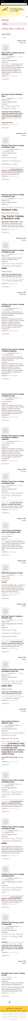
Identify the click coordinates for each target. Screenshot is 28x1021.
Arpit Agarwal (11, 993)
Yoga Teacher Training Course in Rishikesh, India (13, 53)
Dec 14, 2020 (18, 673)
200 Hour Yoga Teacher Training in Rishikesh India (13, 482)
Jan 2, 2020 (4, 485)
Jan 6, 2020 (4, 575)
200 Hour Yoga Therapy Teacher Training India (13, 923)
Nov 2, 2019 (5, 149)
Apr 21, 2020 (5, 977)
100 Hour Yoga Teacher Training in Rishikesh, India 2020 (13, 670)
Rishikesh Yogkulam (13, 330)
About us (19, 1011)
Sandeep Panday (12, 552)
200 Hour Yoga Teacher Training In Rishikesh (13, 305)
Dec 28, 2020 (17, 485)
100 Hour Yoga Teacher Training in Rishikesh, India (13, 251)
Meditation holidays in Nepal (10, 593)
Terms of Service (18, 1008)
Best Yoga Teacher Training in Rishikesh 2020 (12, 617)
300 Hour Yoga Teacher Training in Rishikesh (12, 839)
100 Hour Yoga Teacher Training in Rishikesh (12, 264)
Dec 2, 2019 (5, 254)
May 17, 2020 (13, 977)
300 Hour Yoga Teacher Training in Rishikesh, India (13, 827)
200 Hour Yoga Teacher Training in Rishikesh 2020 (13, 875)
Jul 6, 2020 (11, 534)
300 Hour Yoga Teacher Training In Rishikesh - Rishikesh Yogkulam (13, 437)
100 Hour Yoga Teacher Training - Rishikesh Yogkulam (13, 350)
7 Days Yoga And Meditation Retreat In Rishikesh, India (11, 531)
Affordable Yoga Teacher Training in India (12, 986)
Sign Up (3, 1)
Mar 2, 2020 (5, 673)
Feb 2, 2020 (4, 620)
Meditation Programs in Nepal (12, 573)
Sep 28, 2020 (17, 56)
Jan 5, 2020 (4, 534)
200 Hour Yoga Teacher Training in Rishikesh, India (13, 146)
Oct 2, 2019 (4, 56)
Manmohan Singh (12, 595)
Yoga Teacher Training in (13, 207)
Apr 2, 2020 (4, 725)
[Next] (18, 1002)
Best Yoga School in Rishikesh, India (12, 95)
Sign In (25, 1)
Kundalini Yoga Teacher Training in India (13, 974)
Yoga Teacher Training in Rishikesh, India (10, 722)
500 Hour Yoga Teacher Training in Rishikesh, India (13, 395)
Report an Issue (9, 1008)
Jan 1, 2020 (4, 308)
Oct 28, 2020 (18, 198)
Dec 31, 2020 (17, 575)
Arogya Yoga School (7, 64)
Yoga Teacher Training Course (11, 742)
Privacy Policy (13, 1011)
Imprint (7, 1011)
